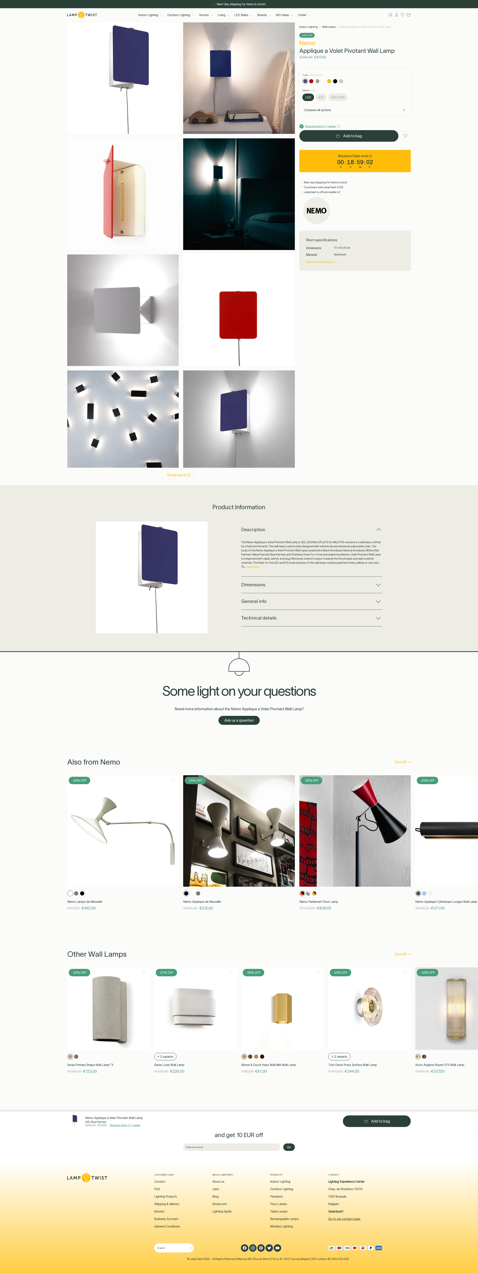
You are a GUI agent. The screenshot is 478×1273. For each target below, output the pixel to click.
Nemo (307, 43)
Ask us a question (239, 720)
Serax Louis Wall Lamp (169, 1064)
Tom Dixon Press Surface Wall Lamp (352, 1064)
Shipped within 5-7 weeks (125, 1125)
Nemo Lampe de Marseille (84, 901)
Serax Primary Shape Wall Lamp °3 (90, 1064)
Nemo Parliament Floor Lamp (318, 901)
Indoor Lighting (148, 15)
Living (221, 15)
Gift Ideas (282, 15)
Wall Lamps (329, 26)
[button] (123, 78)
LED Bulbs (241, 15)
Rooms (204, 15)
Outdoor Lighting (178, 15)
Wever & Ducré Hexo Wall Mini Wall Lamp (268, 1064)
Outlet (302, 15)
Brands (262, 15)
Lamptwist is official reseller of (321, 192)
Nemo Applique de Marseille (202, 901)
